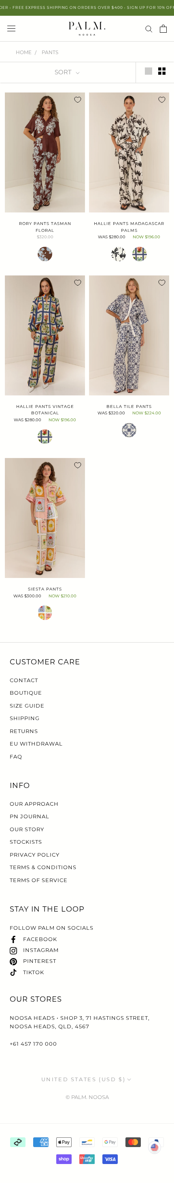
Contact (24, 680)
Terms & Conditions (43, 867)
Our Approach (34, 804)
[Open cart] (163, 29)
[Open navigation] (11, 28)
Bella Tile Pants (129, 406)
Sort (64, 72)
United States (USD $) (83, 1079)
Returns (24, 731)
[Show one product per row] (148, 71)
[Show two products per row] (162, 71)
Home (24, 52)
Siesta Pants (45, 589)
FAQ (16, 756)
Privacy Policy (34, 854)
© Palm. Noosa (87, 1097)
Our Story (27, 829)
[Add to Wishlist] (77, 100)
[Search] (149, 28)
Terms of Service (39, 880)
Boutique (26, 692)
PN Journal (29, 816)
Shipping (25, 718)
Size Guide (27, 705)
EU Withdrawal (36, 743)
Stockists (26, 841)
